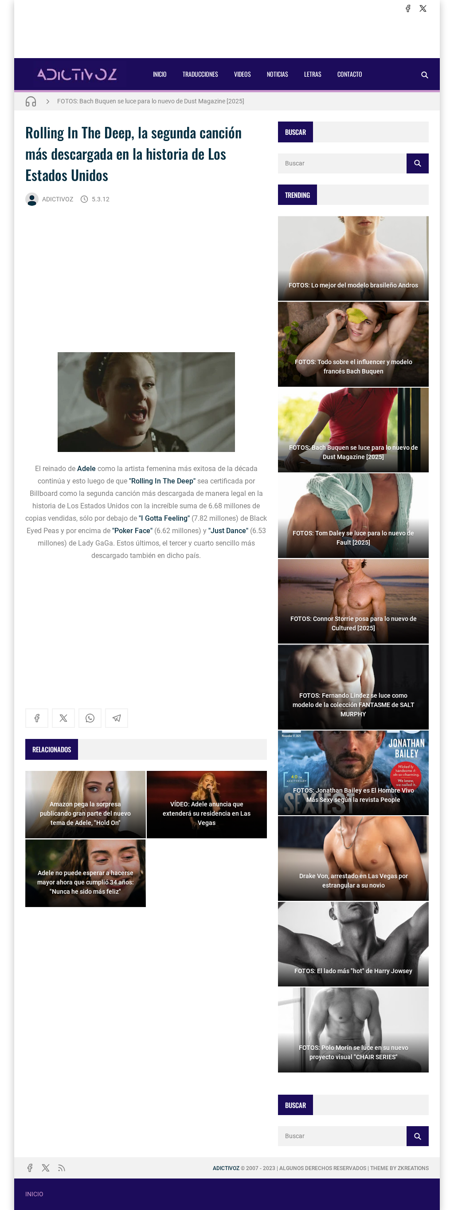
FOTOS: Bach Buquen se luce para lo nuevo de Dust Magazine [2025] (150, 101)
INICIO (160, 74)
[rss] (61, 1168)
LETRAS (312, 74)
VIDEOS (242, 74)
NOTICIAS (277, 74)
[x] (423, 8)
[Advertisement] (227, 36)
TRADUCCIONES (200, 74)
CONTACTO (349, 74)
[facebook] (408, 8)
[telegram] (116, 718)
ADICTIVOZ (57, 199)
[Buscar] (425, 74)
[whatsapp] (90, 718)
